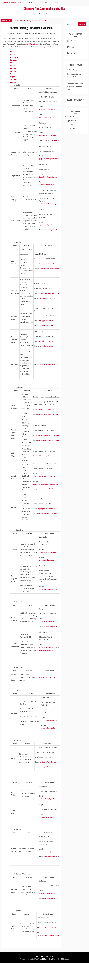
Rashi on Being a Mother (75, 70)
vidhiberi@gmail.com (49, 927)
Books (57, 3)
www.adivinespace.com (47, 677)
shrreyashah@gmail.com (48, 817)
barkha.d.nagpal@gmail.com (49, 852)
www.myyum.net (51, 230)
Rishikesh (13, 68)
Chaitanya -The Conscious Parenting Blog (44, 8)
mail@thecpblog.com (32, 44)
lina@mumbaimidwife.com (48, 264)
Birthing (30, 3)
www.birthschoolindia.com (49, 440)
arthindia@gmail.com (48, 762)
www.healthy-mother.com (48, 414)
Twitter (72, 47)
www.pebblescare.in (47, 325)
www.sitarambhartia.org (47, 204)
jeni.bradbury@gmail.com (48, 799)
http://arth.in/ (45, 767)
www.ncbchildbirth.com (47, 117)
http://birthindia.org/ (47, 364)
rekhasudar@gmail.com (47, 621)
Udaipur (13, 71)
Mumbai (13, 54)
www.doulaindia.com (46, 560)
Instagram (72, 41)
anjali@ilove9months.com (47, 509)
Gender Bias (44, 3)
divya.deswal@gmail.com (48, 177)
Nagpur (12, 77)
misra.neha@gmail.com (47, 135)
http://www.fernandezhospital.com (45, 484)
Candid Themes (63, 959)
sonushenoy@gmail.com (48, 647)
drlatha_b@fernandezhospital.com (45, 476)
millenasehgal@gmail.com (47, 456)
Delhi (12, 52)
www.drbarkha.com (52, 857)
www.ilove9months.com (48, 513)
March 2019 (71, 129)
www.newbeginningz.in (48, 298)
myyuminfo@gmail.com (47, 225)
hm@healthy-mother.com (47, 409)
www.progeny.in (51, 626)
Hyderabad (14, 57)
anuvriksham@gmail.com (48, 893)
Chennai (13, 63)
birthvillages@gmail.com (49, 720)
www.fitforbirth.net (47, 346)
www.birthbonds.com (46, 185)
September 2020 (72, 121)
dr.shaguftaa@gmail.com (48, 589)
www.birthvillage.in (48, 728)
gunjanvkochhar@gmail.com (49, 159)
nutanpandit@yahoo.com (47, 109)
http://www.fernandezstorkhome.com (46, 489)
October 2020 (71, 117)
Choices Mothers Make (12, 3)
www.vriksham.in (51, 898)
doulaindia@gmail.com (47, 552)
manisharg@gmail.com (47, 341)
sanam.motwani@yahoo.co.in (48, 293)
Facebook (71, 53)
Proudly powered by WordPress (31, 959)
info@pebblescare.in (46, 321)
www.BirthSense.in (52, 140)
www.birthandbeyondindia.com (48, 935)
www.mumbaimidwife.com (49, 269)
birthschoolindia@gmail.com (48, 435)
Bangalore (13, 60)
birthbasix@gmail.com (47, 650)
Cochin (12, 65)
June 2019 (70, 125)
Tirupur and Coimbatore (18, 79)
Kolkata (13, 82)
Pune (12, 74)
